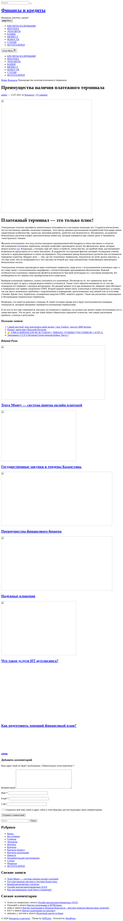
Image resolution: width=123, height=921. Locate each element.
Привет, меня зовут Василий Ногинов (26, 329)
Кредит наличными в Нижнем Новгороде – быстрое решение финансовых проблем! (65, 908)
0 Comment (41, 95)
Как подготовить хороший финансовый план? (38, 725)
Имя (4, 793)
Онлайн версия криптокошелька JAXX (27, 887)
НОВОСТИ (13, 39)
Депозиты (12, 841)
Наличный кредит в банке (49, 913)
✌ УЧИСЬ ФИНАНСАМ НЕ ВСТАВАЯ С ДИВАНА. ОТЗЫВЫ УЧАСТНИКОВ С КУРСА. (55, 332)
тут (18, 248)
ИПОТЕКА (13, 28)
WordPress (70, 918)
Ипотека (11, 844)
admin (4, 95)
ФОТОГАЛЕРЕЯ (16, 45)
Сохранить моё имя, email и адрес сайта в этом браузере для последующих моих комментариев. (53, 809)
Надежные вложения (18, 596)
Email (5, 798)
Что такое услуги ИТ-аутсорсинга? (29, 661)
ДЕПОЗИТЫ (14, 31)
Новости (11, 855)
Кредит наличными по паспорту (39, 910)
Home (4, 80)
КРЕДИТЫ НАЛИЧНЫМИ (21, 26)
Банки (10, 833)
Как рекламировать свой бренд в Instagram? (29, 889)
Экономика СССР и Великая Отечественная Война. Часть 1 (38, 335)
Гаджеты (11, 839)
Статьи (10, 860)
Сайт (3, 804)
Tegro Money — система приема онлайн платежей (41, 405)
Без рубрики (13, 836)
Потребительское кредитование (23, 858)
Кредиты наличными (18, 852)
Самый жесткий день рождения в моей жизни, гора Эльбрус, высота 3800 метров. (49, 327)
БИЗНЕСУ (12, 36)
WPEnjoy (46, 918)
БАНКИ (11, 34)
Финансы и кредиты (23, 10)
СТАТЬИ (11, 42)
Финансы (12, 80)
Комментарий (8, 787)
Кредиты (11, 847)
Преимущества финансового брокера (31, 531)
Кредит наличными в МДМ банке (44, 905)
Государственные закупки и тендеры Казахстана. (41, 467)
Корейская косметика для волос (23, 884)
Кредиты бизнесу (16, 850)
